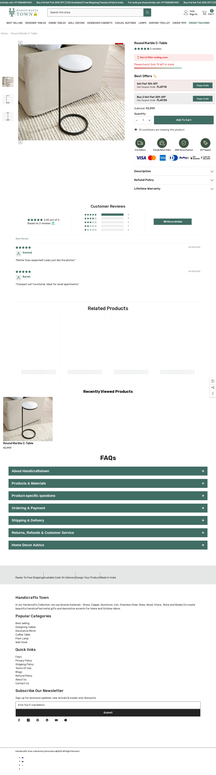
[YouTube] (56, 720)
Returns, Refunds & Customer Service (108, 532)
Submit (108, 712)
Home (4, 33)
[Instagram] (28, 720)
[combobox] (95, 12)
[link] (38, 372)
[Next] (20, 142)
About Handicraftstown (108, 471)
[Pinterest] (37, 720)
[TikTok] (46, 720)
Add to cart (183, 119)
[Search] (99, 12)
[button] (142, 48)
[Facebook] (18, 720)
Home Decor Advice (108, 545)
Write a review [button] (173, 221)
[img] (23, 247)
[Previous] (20, 42)
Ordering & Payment (108, 508)
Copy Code (203, 85)
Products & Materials (108, 483)
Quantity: (140, 113)
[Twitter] (65, 720)
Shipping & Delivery (108, 520)
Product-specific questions (108, 495)
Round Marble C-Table (18, 443)
